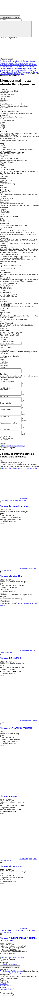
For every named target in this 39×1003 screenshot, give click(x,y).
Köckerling (34, 72)
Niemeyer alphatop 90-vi (11, 866)
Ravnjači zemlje (18, 68)
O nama (3, 964)
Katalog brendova (21, 973)
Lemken (3, 74)
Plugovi (9, 66)
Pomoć (8, 964)
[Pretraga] (16, 29)
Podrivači (3, 66)
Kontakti (14, 964)
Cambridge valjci (6, 68)
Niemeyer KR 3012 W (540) (12, 658)
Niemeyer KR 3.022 (8, 796)
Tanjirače (26, 61)
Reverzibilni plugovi (7, 63)
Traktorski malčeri (21, 65)
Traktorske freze (30, 66)
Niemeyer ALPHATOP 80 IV (16, 728)
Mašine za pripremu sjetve (23, 63)
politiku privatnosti (24, 603)
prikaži (3, 444)
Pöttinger (9, 74)
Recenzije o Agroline (7, 973)
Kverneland (26, 72)
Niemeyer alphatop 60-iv (11, 576)
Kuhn (20, 72)
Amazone (3, 72)
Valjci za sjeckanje (6, 70)
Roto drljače (32, 65)
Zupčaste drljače (30, 68)
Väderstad (16, 74)
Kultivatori (33, 61)
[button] (19, 48)
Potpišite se (5, 601)
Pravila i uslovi (5, 971)
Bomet (9, 72)
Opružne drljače (18, 66)
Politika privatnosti (17, 971)
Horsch (14, 72)
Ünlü (22, 74)
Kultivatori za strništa (7, 65)
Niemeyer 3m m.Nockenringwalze (15, 506)
